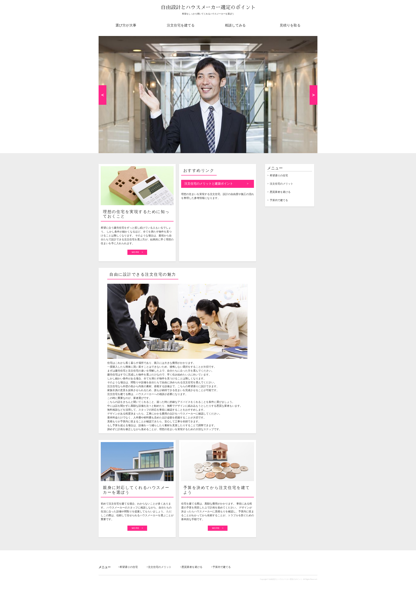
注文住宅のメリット (281, 183)
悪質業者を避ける (280, 191)
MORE (136, 252)
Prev (102, 95)
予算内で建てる (279, 200)
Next (313, 95)
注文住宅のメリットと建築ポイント (208, 183)
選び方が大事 (125, 25)
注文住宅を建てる (181, 25)
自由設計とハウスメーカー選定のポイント (208, 7)
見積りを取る (290, 25)
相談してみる (235, 25)
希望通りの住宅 (279, 175)
